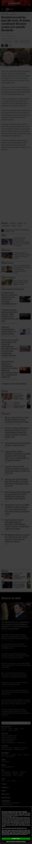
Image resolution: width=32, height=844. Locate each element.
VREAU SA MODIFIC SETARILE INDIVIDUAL (16, 841)
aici (2, 822)
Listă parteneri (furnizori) (5, 835)
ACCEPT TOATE (16, 838)
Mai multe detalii (14, 816)
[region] (16, 825)
